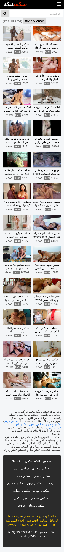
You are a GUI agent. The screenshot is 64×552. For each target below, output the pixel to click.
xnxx (21, 505)
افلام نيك (16, 461)
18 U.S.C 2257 (27, 525)
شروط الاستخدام (34, 516)
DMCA (12, 525)
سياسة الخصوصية (36, 520)
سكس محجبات (21, 476)
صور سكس (54, 427)
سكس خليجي (41, 476)
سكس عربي (11, 421)
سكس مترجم (39, 498)
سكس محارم (15, 483)
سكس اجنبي (36, 424)
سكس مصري (53, 424)
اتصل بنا (43, 525)
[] (5, 13)
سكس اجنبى (34, 483)
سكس (47, 461)
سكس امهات (19, 424)
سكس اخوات (21, 491)
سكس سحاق (36, 505)
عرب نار (50, 483)
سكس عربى (21, 468)
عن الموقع (52, 516)
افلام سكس (32, 461)
